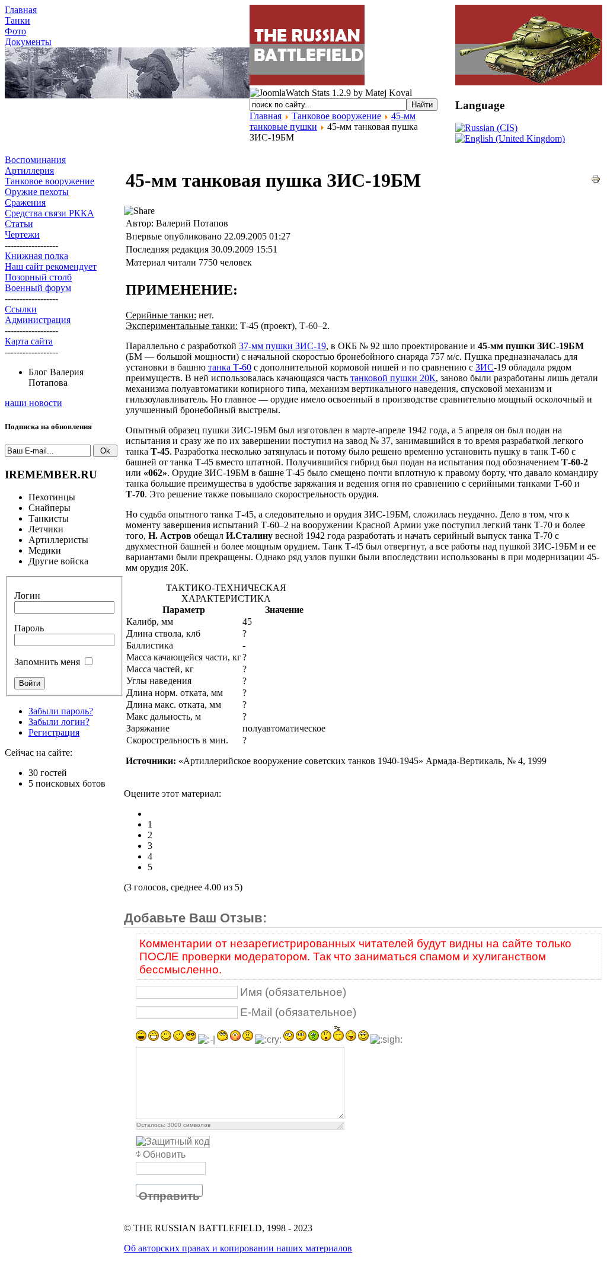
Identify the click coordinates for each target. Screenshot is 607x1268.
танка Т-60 (229, 367)
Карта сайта (29, 341)
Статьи (19, 224)
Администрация (38, 320)
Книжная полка (36, 256)
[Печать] (595, 180)
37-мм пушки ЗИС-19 (282, 346)
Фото (15, 31)
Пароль (29, 628)
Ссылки (21, 309)
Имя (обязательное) (293, 992)
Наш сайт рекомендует (51, 266)
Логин (27, 595)
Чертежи (22, 234)
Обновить (164, 1154)
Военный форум (38, 288)
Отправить (169, 1196)
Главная (21, 10)
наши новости (33, 403)
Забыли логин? (59, 722)
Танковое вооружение (336, 116)
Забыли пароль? (60, 711)
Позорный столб (38, 277)
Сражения (25, 202)
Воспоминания (35, 160)
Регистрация (53, 732)
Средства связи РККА (49, 213)
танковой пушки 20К (393, 378)
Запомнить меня (47, 662)
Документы (28, 42)
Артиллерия (29, 170)
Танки (17, 20)
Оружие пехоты (37, 192)
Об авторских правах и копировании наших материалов (238, 1248)
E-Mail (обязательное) (298, 1012)
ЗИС (484, 367)
